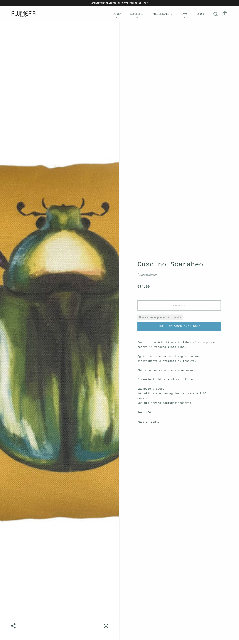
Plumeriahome (147, 275)
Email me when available (179, 326)
